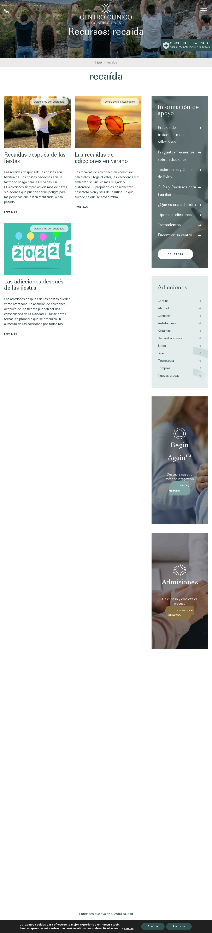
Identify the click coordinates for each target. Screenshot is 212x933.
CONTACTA (175, 254)
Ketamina (164, 331)
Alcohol (163, 308)
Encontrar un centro (175, 235)
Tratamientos (169, 225)
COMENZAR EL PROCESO (181, 613)
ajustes (129, 928)
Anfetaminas (167, 323)
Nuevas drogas (168, 375)
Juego (162, 345)
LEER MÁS (10, 212)
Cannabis (164, 316)
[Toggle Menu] (203, 10)
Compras (164, 368)
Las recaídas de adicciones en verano (101, 158)
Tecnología (166, 360)
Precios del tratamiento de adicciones (171, 135)
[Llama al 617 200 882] (6, 12)
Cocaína (163, 301)
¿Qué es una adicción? (177, 205)
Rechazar (179, 926)
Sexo (161, 353)
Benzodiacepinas (170, 338)
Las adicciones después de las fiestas (33, 285)
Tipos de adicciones (175, 215)
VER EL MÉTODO (179, 488)
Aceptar (152, 926)
